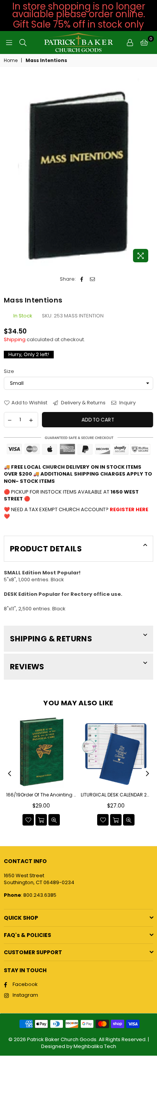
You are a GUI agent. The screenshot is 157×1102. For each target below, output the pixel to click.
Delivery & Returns (83, 402)
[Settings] (130, 42)
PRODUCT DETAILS (46, 548)
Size (9, 371)
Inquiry (127, 402)
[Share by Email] (92, 279)
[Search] (23, 42)
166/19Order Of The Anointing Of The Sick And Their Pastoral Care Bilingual (41, 795)
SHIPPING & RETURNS (51, 638)
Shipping (15, 339)
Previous (9, 774)
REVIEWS (27, 666)
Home (11, 60)
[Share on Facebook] (82, 279)
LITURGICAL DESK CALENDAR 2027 (116, 795)
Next (147, 774)
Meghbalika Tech (95, 1046)
